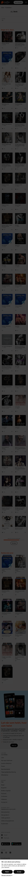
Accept (19, 871)
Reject (7, 871)
